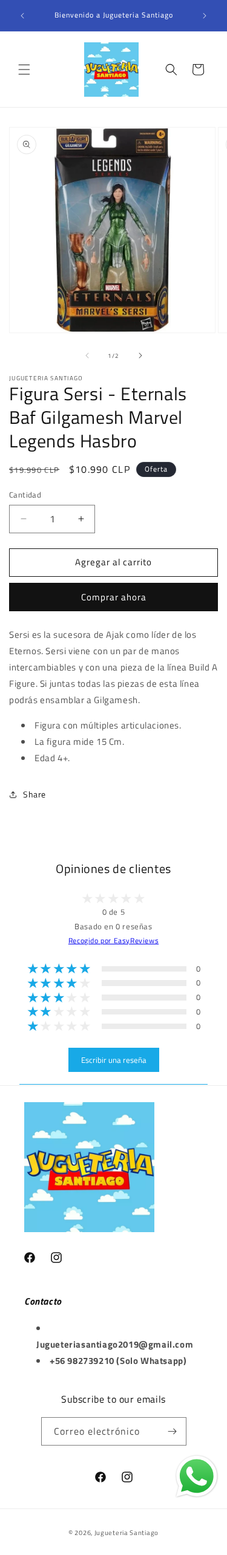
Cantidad (25, 495)
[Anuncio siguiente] (204, 15)
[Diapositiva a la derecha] (140, 355)
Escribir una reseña (113, 1060)
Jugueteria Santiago (126, 1532)
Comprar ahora (113, 597)
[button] (24, 69)
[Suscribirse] (172, 1431)
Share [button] (34, 794)
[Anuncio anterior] (22, 15)
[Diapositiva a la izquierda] (87, 355)
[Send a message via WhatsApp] (197, 1476)
